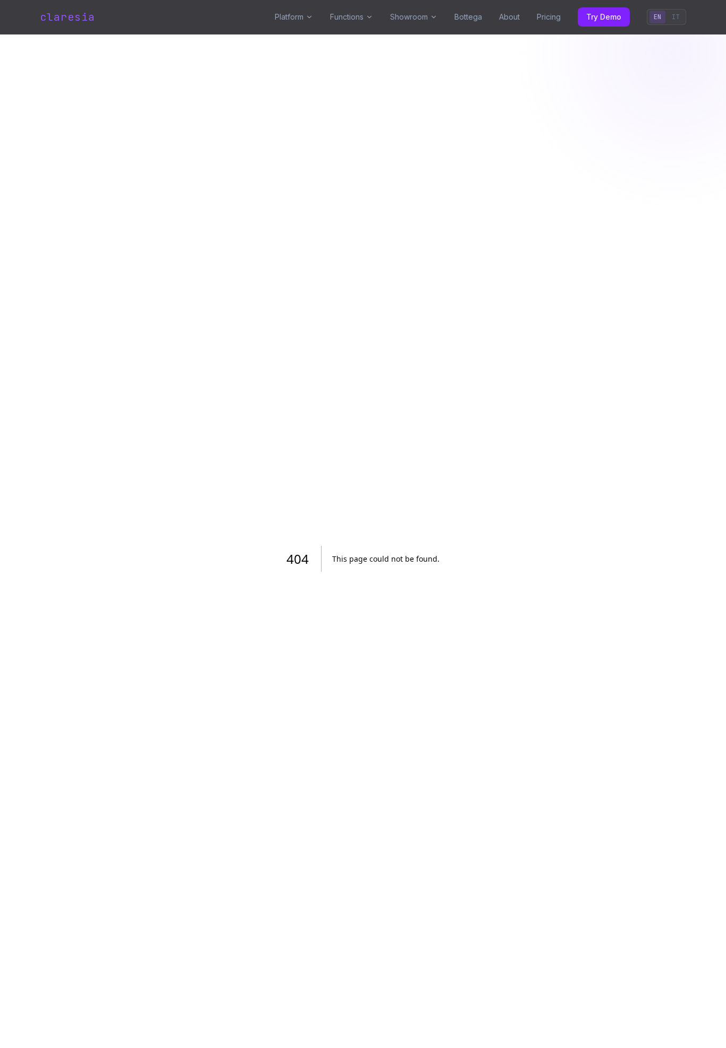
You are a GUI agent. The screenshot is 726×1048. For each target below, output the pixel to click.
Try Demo (603, 16)
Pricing (549, 16)
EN (657, 17)
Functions (347, 16)
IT (675, 17)
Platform (289, 16)
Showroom (409, 16)
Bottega (468, 16)
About (509, 16)
